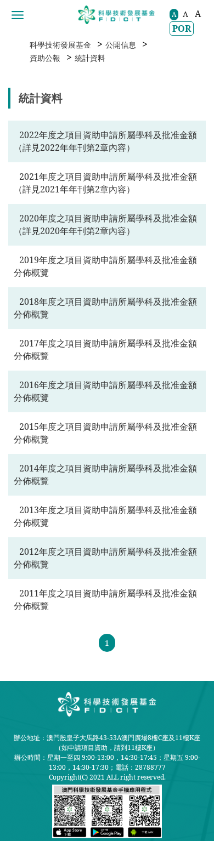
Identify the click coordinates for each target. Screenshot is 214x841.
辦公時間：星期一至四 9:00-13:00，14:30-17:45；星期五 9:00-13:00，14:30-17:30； (107, 762)
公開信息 (120, 44)
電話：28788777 (140, 767)
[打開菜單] (17, 15)
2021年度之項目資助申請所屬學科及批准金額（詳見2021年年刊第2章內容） (105, 183)
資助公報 (45, 58)
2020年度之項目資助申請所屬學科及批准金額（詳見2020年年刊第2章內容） (105, 224)
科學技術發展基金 (60, 44)
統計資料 (90, 58)
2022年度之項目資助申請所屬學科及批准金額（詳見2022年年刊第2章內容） (105, 141)
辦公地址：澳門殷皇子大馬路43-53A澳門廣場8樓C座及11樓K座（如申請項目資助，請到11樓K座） (107, 742)
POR (181, 28)
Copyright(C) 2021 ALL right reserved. (107, 777)
